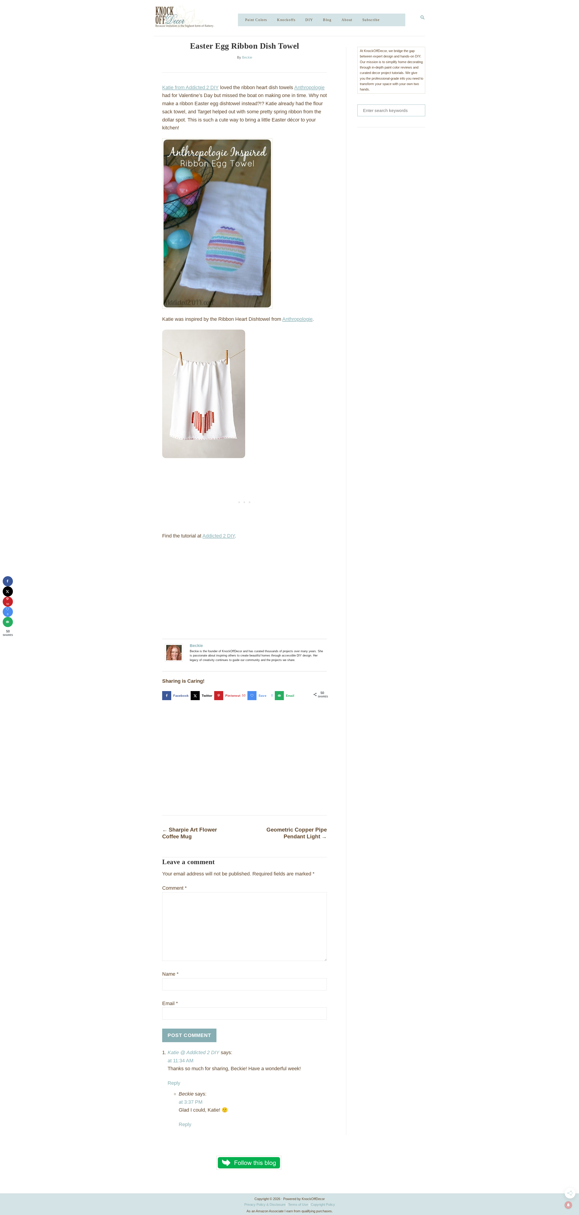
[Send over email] (8, 622)
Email (170, 1003)
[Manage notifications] (568, 1205)
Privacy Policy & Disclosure (264, 1204)
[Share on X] (8, 591)
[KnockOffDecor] (199, 18)
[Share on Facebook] (8, 581)
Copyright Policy (323, 1204)
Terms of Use (298, 1204)
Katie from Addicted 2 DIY (190, 87)
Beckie (247, 57)
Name (170, 974)
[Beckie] (175, 653)
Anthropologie (309, 87)
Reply (174, 1083)
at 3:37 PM (190, 1102)
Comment (174, 888)
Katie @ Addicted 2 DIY (193, 1052)
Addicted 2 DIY (218, 536)
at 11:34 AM (180, 1060)
